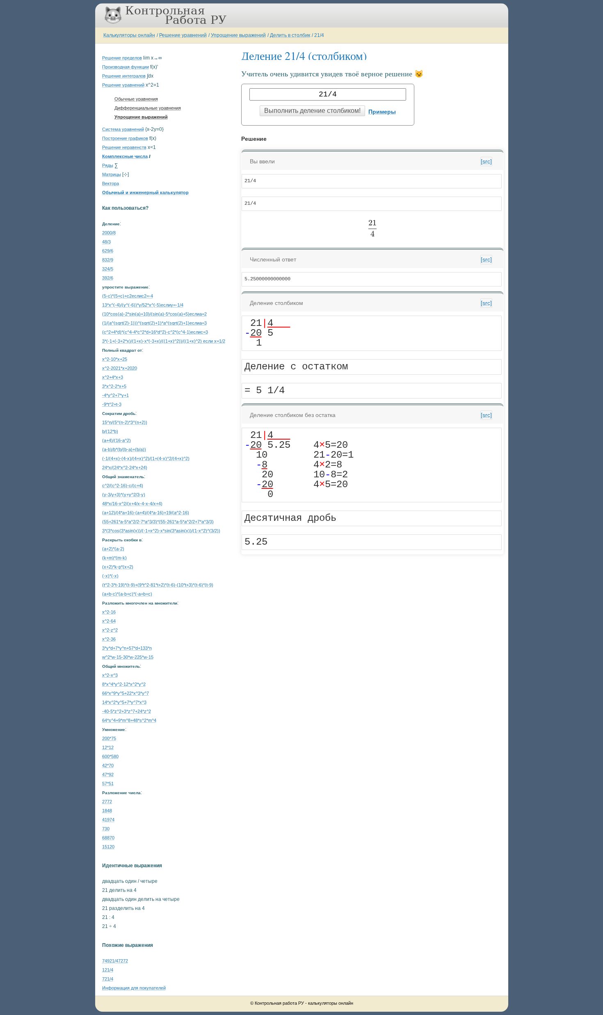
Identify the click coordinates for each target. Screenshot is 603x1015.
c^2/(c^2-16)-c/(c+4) (122, 485)
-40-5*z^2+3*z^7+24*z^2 (126, 711)
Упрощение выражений (238, 35)
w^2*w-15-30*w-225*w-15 (127, 657)
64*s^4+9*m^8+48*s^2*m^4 (129, 720)
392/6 (107, 277)
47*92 (108, 774)
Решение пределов (122, 57)
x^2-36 (109, 639)
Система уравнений (123, 129)
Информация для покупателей (134, 987)
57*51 (108, 783)
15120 (108, 846)
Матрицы (111, 174)
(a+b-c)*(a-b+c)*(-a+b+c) (127, 593)
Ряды (107, 165)
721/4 (107, 978)
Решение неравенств (124, 147)
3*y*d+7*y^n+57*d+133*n (127, 648)
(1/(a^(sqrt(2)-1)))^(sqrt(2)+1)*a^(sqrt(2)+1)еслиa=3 (154, 323)
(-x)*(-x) (110, 575)
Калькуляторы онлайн (129, 35)
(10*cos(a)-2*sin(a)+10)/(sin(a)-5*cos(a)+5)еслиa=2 (154, 314)
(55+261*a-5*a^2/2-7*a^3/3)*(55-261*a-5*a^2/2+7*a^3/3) (158, 521)
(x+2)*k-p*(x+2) (117, 566)
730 (106, 828)
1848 (107, 810)
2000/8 (109, 232)
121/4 (107, 969)
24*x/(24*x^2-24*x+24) (124, 467)
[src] (486, 161)
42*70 (108, 765)
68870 (108, 837)
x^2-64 (109, 621)
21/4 (319, 35)
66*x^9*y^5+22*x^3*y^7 (125, 693)
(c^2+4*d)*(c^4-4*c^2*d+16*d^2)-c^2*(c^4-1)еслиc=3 (155, 332)
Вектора (110, 183)
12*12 (108, 747)
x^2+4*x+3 (112, 377)
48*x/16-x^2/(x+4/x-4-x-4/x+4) (132, 503)
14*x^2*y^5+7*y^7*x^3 (124, 702)
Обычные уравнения (136, 98)
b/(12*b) (110, 431)
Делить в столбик (290, 35)
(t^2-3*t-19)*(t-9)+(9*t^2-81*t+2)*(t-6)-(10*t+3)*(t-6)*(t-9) (157, 584)
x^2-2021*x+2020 (119, 368)
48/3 (106, 241)
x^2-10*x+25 (114, 359)
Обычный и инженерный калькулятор (145, 192)
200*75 (109, 738)
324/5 (107, 268)
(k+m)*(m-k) (114, 557)
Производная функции (125, 66)
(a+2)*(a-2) (113, 548)
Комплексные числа (125, 156)
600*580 (110, 756)
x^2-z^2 (110, 630)
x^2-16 (109, 611)
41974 (108, 819)
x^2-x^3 (110, 675)
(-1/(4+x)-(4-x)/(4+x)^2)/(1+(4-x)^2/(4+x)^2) (146, 458)
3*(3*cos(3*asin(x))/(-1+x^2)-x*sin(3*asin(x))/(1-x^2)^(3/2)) (161, 530)
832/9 (107, 259)
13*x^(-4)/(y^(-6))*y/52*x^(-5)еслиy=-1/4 (142, 304)
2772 (107, 801)
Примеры (382, 111)
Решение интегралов (124, 75)
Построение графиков (125, 138)
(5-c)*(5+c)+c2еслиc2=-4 (127, 295)
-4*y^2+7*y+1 (115, 395)
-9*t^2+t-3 (111, 404)
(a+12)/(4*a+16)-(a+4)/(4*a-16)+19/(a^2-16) (145, 512)
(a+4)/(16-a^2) (116, 440)
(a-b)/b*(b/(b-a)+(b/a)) (124, 449)
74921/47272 (115, 960)
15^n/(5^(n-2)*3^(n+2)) (124, 422)
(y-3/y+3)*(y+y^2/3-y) (123, 494)
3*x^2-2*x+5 (114, 386)
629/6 (107, 250)
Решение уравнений (183, 35)
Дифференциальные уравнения (147, 107)
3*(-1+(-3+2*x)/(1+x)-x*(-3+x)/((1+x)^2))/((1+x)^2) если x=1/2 (163, 341)
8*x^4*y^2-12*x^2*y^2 (124, 684)
